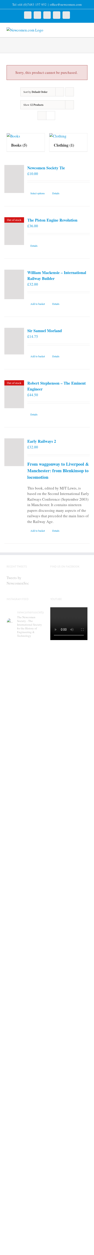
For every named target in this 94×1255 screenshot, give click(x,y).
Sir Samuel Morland (44, 330)
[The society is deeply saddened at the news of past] (25, 1003)
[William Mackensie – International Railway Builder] (14, 284)
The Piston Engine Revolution (52, 220)
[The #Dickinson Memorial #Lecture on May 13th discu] (25, 806)
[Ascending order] (69, 91)
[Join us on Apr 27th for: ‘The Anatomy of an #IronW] (25, 911)
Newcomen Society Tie (46, 168)
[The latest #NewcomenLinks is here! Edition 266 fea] (25, 696)
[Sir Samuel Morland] (14, 341)
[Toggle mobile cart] (78, 29)
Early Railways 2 (41, 441)
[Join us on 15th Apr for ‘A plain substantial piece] (25, 1100)
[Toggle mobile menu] (85, 29)
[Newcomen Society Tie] (14, 179)
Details (55, 193)
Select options (37, 193)
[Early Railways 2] (14, 452)
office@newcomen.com (66, 4)
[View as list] (50, 115)
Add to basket (37, 304)
